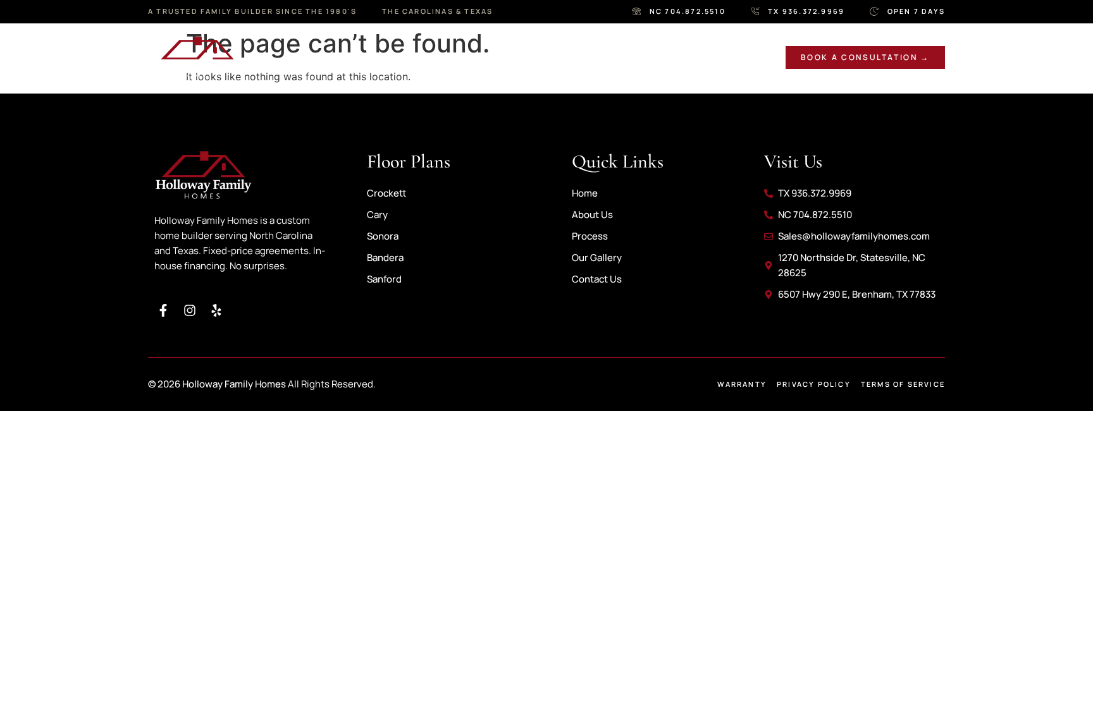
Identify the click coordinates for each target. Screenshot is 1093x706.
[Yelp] (216, 310)
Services (438, 57)
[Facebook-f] (163, 310)
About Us (356, 57)
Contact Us (682, 57)
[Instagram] (190, 310)
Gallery (516, 57)
